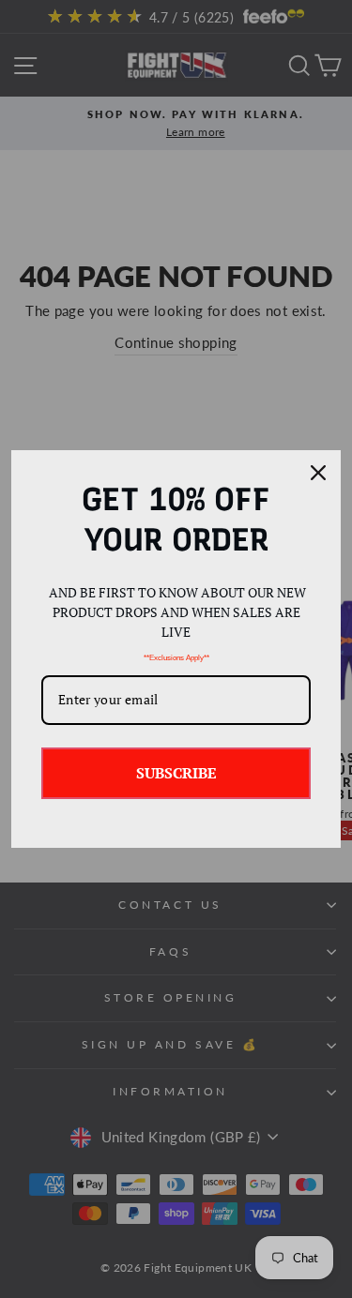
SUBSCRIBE (176, 772)
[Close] (318, 472)
